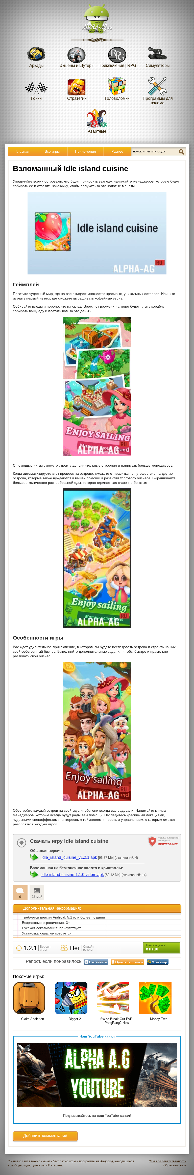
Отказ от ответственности (167, 1161)
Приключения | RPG (117, 65)
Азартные (97, 131)
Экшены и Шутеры (76, 65)
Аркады (36, 65)
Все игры (52, 151)
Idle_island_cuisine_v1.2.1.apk (69, 857)
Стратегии (77, 98)
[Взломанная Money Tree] (159, 998)
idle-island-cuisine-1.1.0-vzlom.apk (72, 874)
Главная (22, 151)
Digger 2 (75, 1019)
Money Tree (158, 1019)
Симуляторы (158, 65)
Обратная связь (174, 1165)
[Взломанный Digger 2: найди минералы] (75, 998)
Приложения (85, 151)
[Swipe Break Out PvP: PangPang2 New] (117, 998)
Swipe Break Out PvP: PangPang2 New (116, 1021)
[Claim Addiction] (33, 998)
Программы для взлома (158, 100)
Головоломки (117, 98)
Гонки (36, 98)
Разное (117, 151)
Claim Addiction (32, 1019)
